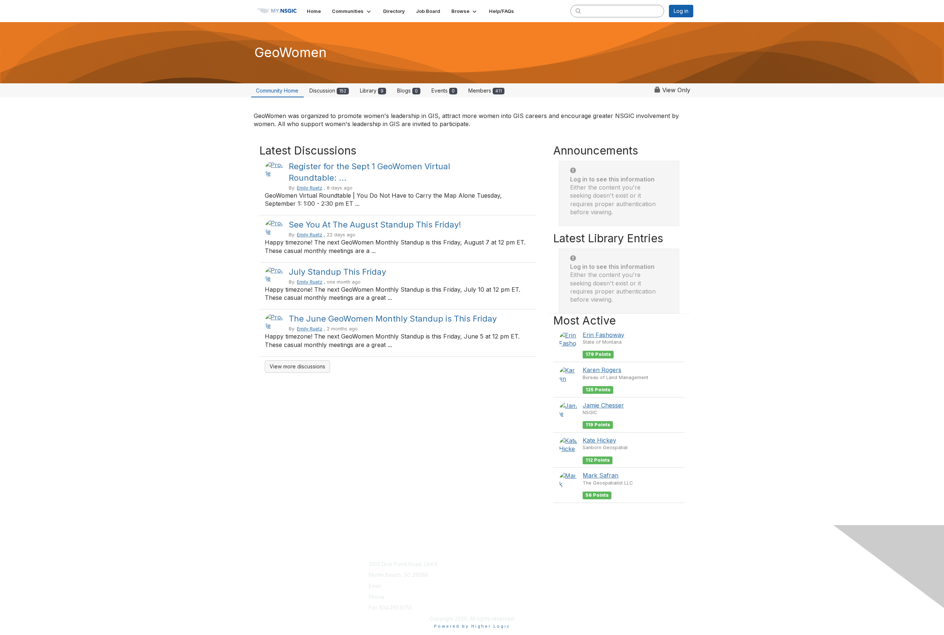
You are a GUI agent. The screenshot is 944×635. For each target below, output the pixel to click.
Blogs (407, 90)
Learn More (489, 571)
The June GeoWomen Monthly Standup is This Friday (393, 318)
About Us (593, 564)
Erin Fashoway (603, 335)
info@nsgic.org (400, 586)
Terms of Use (598, 571)
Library (372, 90)
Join (480, 564)
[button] (352, 11)
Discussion (327, 90)
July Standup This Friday (337, 272)
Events (443, 90)
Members (485, 90)
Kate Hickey (599, 440)
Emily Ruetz (309, 188)
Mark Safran (600, 475)
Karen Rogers (602, 370)
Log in (681, 11)
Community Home (277, 90)
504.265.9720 (403, 597)
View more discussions (297, 366)
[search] (578, 11)
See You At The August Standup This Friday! (375, 224)
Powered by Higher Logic (472, 626)
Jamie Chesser (603, 405)
